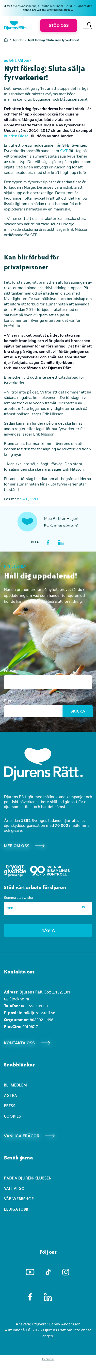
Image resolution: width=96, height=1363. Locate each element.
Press (9, 1106)
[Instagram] (66, 1272)
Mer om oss (16, 846)
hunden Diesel (17, 136)
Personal (48, 1359)
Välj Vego (14, 1188)
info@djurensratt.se (37, 1013)
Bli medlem (15, 1085)
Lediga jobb (16, 1209)
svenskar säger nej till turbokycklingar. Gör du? (48, 8)
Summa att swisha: (18, 897)
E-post (10, 701)
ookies (13, 1116)
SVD (34, 499)
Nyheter (19, 40)
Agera (10, 1095)
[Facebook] (30, 1297)
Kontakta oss (19, 1043)
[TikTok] (48, 1272)
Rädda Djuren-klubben (28, 1178)
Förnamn (12, 670)
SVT (64, 151)
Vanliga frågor (21, 1136)
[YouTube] (30, 1272)
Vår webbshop (19, 1198)
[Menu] (87, 25)
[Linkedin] (48, 1297)
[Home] (15, 25)
